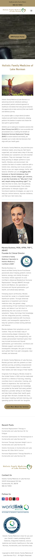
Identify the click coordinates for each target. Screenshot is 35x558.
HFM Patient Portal (17, 37)
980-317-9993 (17, 5)
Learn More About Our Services (17, 407)
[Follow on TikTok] (17, 499)
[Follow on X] (14, 499)
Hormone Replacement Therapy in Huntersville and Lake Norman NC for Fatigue (15, 431)
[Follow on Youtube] (10, 499)
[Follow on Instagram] (6, 499)
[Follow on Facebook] (3, 499)
